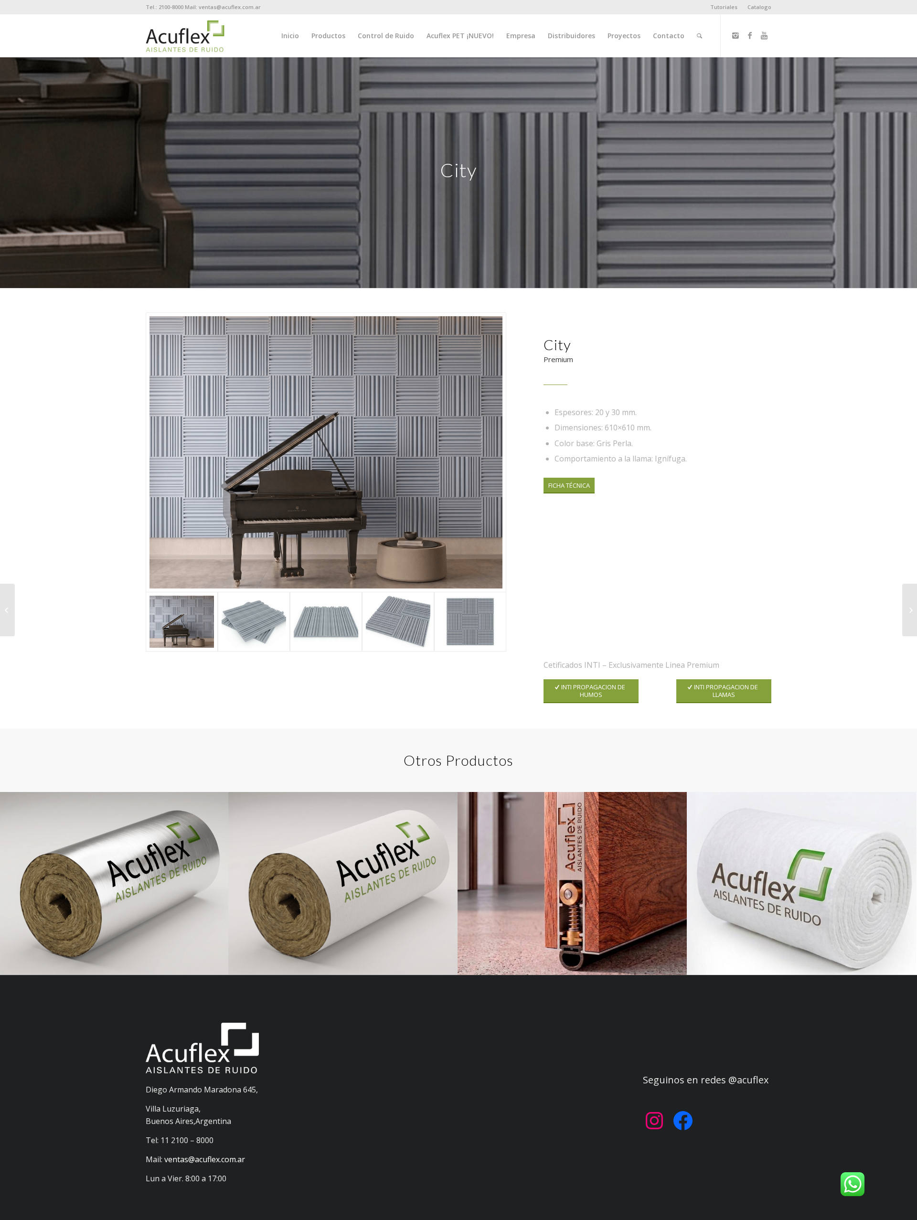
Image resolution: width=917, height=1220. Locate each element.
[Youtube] (764, 35)
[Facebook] (750, 35)
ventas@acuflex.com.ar (204, 1159)
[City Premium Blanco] (7, 610)
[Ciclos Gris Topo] (909, 610)
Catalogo (759, 7)
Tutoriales (723, 7)
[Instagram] (735, 35)
